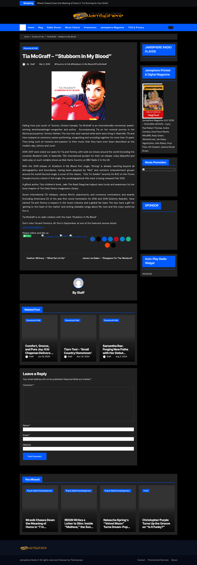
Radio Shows (54, 27)
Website (27, 444)
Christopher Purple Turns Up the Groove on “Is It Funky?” (156, 523)
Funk (146, 490)
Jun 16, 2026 (44, 356)
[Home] (23, 27)
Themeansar (77, 560)
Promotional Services (158, 560)
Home (31, 27)
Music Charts (72, 27)
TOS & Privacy (136, 27)
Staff (32, 64)
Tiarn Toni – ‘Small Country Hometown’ (78, 351)
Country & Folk (31, 48)
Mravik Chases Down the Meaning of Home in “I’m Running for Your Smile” (40, 527)
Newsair (63, 560)
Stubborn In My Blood (83, 64)
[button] (176, 27)
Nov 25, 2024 (83, 356)
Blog (40, 27)
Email (26, 435)
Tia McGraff (101, 64)
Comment (28, 385)
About (174, 560)
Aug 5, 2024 (121, 356)
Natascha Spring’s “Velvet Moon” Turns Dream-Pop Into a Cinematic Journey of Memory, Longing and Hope (117, 528)
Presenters (90, 27)
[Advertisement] (159, 231)
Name (26, 425)
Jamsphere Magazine (112, 27)
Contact (141, 560)
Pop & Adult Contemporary (39, 490)
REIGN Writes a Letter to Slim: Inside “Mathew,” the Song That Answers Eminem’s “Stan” (79, 527)
